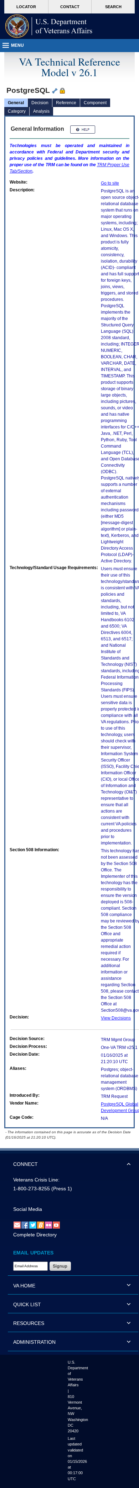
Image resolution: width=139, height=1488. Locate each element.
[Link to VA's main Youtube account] (56, 1224)
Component (95, 102)
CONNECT (25, 1164)
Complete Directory (35, 1234)
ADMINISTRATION (34, 1342)
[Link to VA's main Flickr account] (48, 1224)
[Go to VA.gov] (48, 26)
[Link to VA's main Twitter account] (33, 1224)
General (16, 102)
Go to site (110, 183)
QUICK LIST (27, 1304)
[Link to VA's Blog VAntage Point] (41, 1224)
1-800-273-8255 (31, 1188)
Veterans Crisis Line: (36, 1180)
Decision (39, 102)
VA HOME (24, 1285)
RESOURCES (28, 1323)
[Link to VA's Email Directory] (17, 1224)
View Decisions (116, 1018)
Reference (66, 102)
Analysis (41, 111)
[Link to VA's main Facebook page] (25, 1224)
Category (17, 111)
